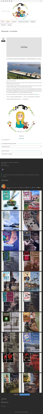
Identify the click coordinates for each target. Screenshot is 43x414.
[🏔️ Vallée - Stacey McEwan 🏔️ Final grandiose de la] (11, 261)
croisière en (37, 96)
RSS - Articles (3, 163)
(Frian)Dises (32, 21)
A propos (8, 21)
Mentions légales (4, 162)
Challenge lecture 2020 (23, 21)
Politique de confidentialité (13, 162)
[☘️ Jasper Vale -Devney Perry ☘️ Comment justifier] (32, 383)
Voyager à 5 (3, 25)
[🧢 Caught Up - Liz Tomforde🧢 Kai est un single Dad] (32, 322)
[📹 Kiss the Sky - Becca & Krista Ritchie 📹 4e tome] (11, 281)
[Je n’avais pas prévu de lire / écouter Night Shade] (32, 220)
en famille (15, 99)
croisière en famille (9, 99)
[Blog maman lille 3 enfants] (21, 118)
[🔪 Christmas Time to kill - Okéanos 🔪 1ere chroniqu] (32, 362)
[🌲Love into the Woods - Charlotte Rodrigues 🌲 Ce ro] (11, 220)
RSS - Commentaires (5, 165)
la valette (19, 99)
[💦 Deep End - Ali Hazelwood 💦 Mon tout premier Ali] (11, 241)
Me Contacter (21, 138)
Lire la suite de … (36, 94)
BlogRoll (10, 25)
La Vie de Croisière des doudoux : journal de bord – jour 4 (23, 59)
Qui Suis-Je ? (14, 21)
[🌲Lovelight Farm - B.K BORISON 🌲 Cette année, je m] (11, 383)
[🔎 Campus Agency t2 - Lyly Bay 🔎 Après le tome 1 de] (32, 281)
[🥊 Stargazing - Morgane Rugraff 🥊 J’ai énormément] (32, 261)
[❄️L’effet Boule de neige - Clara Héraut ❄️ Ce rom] (32, 342)
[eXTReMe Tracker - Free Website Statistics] (2, 169)
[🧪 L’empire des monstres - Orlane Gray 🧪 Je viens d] (11, 362)
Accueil (2, 21)
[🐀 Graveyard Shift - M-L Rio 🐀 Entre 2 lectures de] (11, 342)
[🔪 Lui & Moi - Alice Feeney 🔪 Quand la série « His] (32, 302)
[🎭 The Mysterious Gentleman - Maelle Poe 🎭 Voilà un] (32, 241)
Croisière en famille (14, 96)
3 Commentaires (25, 99)
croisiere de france (31, 96)
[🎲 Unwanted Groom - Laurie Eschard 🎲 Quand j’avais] (32, 200)
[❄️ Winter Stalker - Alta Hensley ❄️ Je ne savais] (11, 322)
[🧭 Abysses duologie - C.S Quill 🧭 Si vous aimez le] (11, 302)
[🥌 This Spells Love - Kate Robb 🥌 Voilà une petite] (11, 200)
